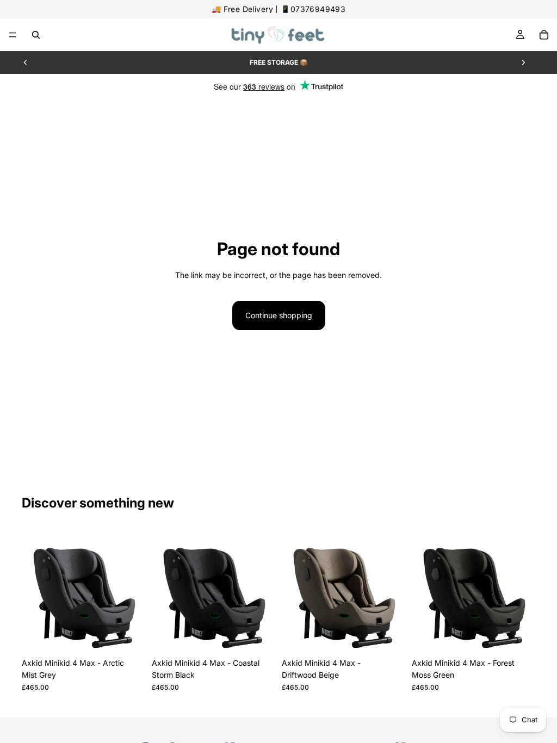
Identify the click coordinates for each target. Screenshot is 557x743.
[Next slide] (523, 63)
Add (137, 635)
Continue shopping (278, 315)
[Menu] (12, 34)
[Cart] (544, 35)
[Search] (36, 35)
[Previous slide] (26, 63)
